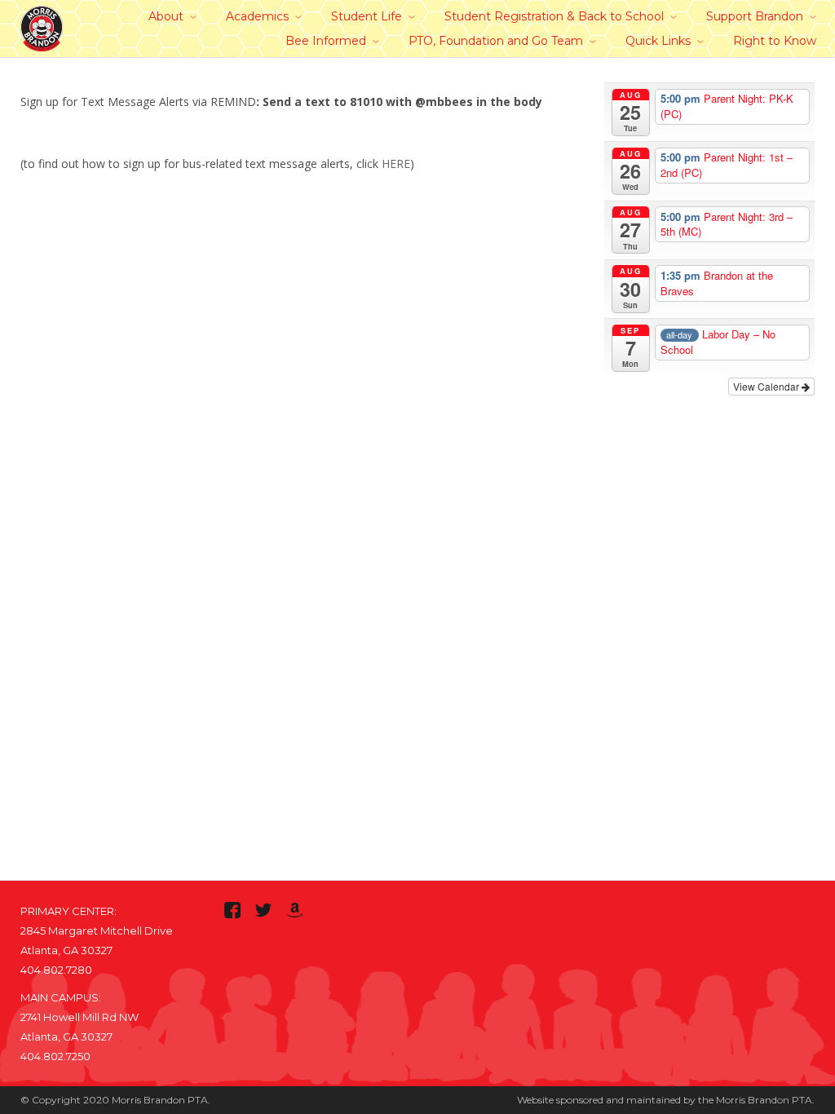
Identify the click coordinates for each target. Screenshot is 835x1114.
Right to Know (774, 40)
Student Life (366, 16)
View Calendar (767, 386)
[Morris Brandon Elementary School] (41, 26)
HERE (396, 163)
